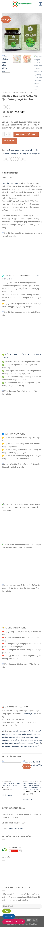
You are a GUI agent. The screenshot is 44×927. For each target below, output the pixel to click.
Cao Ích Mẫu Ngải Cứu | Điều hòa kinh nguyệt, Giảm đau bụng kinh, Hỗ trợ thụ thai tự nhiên (32, 786)
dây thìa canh (9, 154)
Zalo (6, 911)
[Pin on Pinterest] (21, 159)
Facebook (9, 916)
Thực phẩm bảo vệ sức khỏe (18, 150)
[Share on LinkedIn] (25, 159)
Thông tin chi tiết (10, 173)
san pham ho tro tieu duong (24, 734)
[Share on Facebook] (8, 159)
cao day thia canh (20, 731)
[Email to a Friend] (17, 159)
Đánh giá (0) (6, 178)
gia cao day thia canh (10, 746)
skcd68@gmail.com (16, 828)
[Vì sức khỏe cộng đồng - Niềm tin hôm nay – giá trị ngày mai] (22, 4)
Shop (15, 92)
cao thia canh (23, 740)
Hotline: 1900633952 (14, 922)
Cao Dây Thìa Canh (10, 183)
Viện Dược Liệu (26, 92)
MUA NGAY (7, 795)
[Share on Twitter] (12, 159)
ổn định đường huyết (33, 154)
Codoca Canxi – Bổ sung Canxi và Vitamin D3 (11, 784)
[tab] (22, 173)
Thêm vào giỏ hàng (26, 134)
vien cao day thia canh (29, 746)
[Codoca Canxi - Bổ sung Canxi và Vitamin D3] (11, 769)
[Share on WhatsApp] (4, 159)
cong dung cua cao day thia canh (27, 743)
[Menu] (3, 4)
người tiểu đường (20, 154)
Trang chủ (6, 92)
